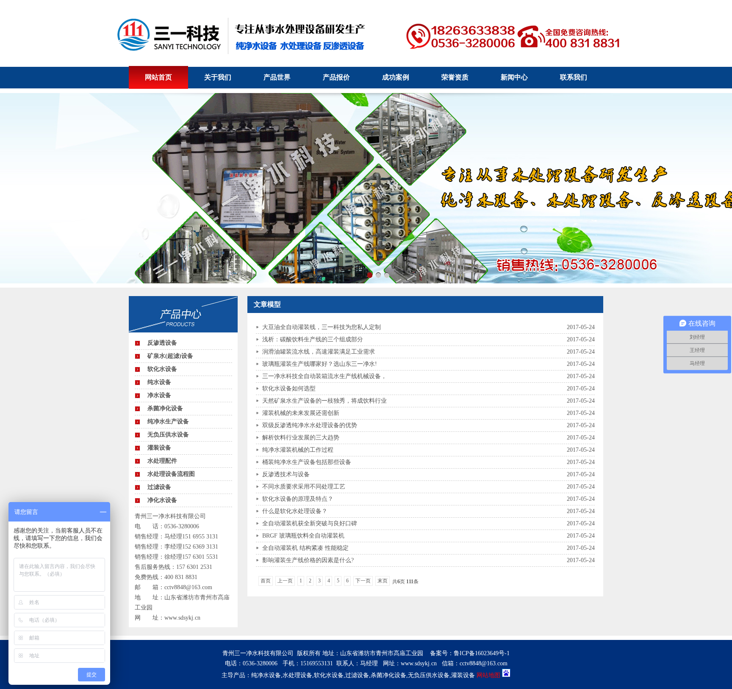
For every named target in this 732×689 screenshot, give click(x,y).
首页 (266, 581)
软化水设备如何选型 (289, 388)
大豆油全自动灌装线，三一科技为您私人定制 (321, 327)
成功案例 (395, 77)
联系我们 (573, 77)
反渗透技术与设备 (286, 474)
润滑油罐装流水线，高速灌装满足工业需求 (318, 352)
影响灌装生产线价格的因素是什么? (308, 560)
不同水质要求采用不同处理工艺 (303, 486)
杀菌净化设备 (165, 408)
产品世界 (277, 77)
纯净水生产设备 (168, 421)
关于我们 (217, 77)
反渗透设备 (162, 343)
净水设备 (159, 395)
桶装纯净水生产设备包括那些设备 (306, 462)
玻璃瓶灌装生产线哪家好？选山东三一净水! (319, 364)
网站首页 (158, 77)
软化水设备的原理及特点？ (297, 499)
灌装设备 (159, 448)
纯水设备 (159, 382)
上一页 (285, 581)
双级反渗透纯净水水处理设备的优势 (309, 425)
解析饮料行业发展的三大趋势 (300, 437)
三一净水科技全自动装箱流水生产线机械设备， (324, 376)
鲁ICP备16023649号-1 (482, 653)
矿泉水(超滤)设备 (170, 356)
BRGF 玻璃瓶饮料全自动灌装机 (303, 536)
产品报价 (336, 77)
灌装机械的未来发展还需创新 (300, 413)
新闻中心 (514, 77)
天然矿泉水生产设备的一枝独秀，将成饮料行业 (324, 401)
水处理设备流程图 (171, 474)
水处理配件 (162, 461)
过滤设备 (159, 487)
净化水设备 (162, 500)
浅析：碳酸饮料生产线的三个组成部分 (312, 339)
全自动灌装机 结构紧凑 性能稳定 (305, 548)
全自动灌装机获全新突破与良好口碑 (309, 523)
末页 (382, 581)
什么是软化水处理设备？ (294, 511)
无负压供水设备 (168, 434)
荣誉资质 (455, 77)
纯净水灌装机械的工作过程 (297, 450)
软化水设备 (162, 369)
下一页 (363, 581)
